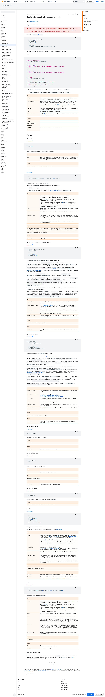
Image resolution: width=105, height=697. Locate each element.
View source (29, 141)
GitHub (97, 1)
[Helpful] (76, 14)
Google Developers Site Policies (43, 670)
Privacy (22, 694)
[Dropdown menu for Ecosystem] (36, 1)
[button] (8, 21)
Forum (19, 683)
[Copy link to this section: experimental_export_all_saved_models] (51, 242)
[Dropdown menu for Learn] (22, 1)
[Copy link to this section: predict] (32, 509)
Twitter (19, 687)
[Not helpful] (77, 14)
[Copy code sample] (77, 38)
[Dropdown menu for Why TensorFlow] (55, 1)
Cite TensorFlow (64, 689)
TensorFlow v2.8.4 (6, 5)
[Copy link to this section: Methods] (34, 135)
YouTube (19, 689)
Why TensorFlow (51, 1)
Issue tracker (63, 681)
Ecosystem (32, 1)
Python (9, 7)
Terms (19, 694)
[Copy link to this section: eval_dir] (33, 138)
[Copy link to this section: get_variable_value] (39, 453)
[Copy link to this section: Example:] (32, 55)
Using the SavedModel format (50, 356)
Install (15, 1)
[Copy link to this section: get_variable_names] (39, 426)
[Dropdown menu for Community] (45, 1)
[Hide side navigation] (14, 695)
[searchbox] (8, 12)
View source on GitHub (33, 21)
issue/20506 (59, 529)
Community (41, 1)
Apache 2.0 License (27, 670)
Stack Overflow (64, 685)
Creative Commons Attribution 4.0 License (57, 669)
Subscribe (90, 694)
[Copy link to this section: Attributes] (32, 119)
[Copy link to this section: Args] (30, 95)
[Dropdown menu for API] (27, 1)
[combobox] (79, 1)
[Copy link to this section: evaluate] (33, 170)
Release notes (64, 683)
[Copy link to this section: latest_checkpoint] (39, 488)
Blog (19, 681)
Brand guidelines (64, 687)
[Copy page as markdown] (58, 17)
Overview (3, 7)
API (25, 1)
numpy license (30, 671)
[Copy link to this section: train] (31, 582)
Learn (20, 1)
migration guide (62, 31)
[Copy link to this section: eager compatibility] (42, 652)
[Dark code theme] (76, 38)
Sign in (102, 1)
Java (18, 7)
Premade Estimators (67, 196)
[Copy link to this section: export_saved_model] (39, 334)
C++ (13, 7)
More (22, 7)
